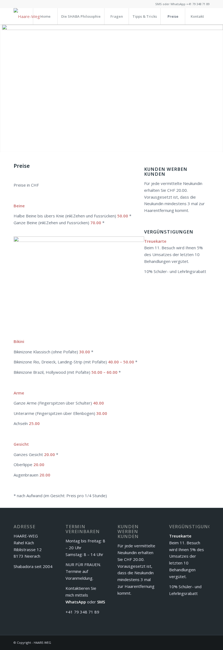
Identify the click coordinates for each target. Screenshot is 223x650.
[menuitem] (45, 16)
